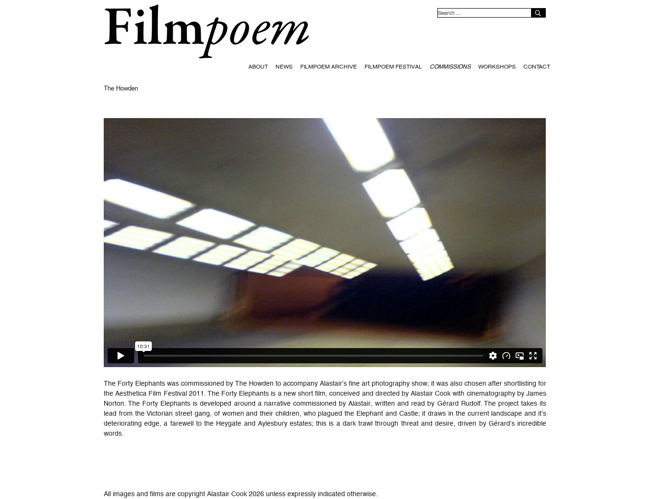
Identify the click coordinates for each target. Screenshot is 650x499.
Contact (536, 66)
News (284, 66)
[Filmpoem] (325, 30)
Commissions (450, 66)
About (258, 66)
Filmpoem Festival (393, 66)
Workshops (497, 66)
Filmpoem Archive (328, 66)
